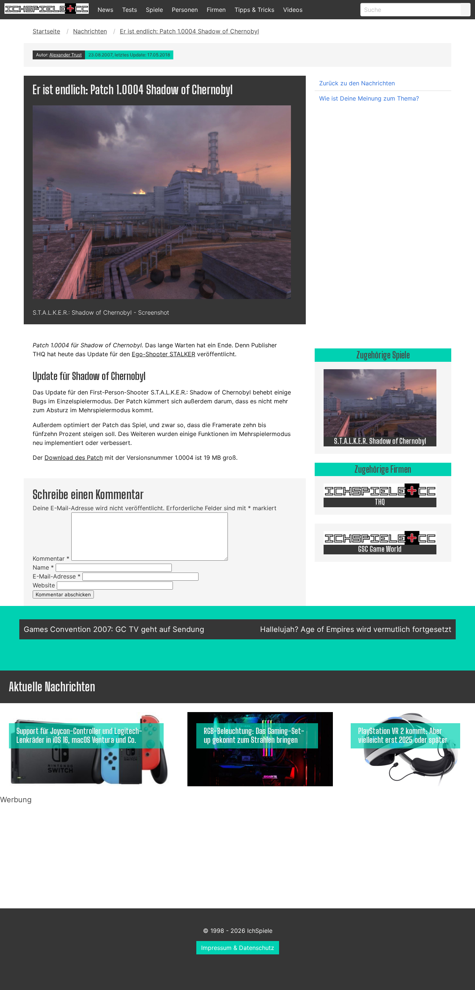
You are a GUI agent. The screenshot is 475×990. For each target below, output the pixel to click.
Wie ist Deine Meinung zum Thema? (369, 98)
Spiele (154, 9)
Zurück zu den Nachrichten (357, 83)
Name (43, 567)
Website (44, 585)
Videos (292, 9)
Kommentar (51, 558)
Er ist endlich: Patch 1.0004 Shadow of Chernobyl (189, 31)
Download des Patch (74, 457)
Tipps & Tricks (254, 9)
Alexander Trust (65, 55)
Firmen (216, 9)
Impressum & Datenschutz (237, 947)
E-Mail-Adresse (57, 576)
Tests (129, 9)
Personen (185, 9)
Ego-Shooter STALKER (163, 354)
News (105, 9)
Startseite (46, 31)
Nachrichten (90, 31)
